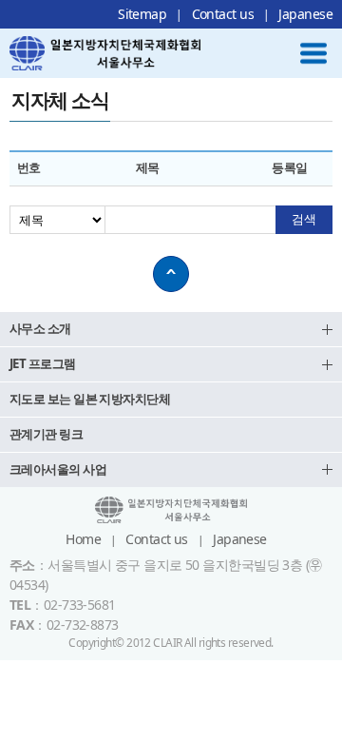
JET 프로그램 (43, 363)
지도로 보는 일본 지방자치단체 (90, 398)
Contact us (223, 14)
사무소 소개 (40, 328)
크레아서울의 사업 (58, 469)
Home (83, 539)
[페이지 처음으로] (171, 274)
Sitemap (142, 14)
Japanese (305, 14)
